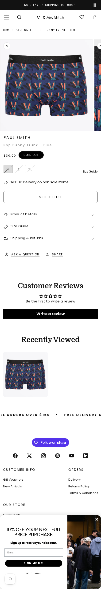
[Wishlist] (82, 17)
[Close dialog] (96, 519)
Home (7, 30)
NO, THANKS (33, 573)
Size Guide (89, 171)
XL (31, 170)
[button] (6, 17)
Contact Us (11, 514)
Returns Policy (78, 486)
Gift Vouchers (13, 479)
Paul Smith (25, 30)
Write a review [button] (50, 314)
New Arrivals (12, 486)
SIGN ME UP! (33, 563)
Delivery (74, 479)
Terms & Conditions (83, 493)
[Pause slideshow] (95, 5)
